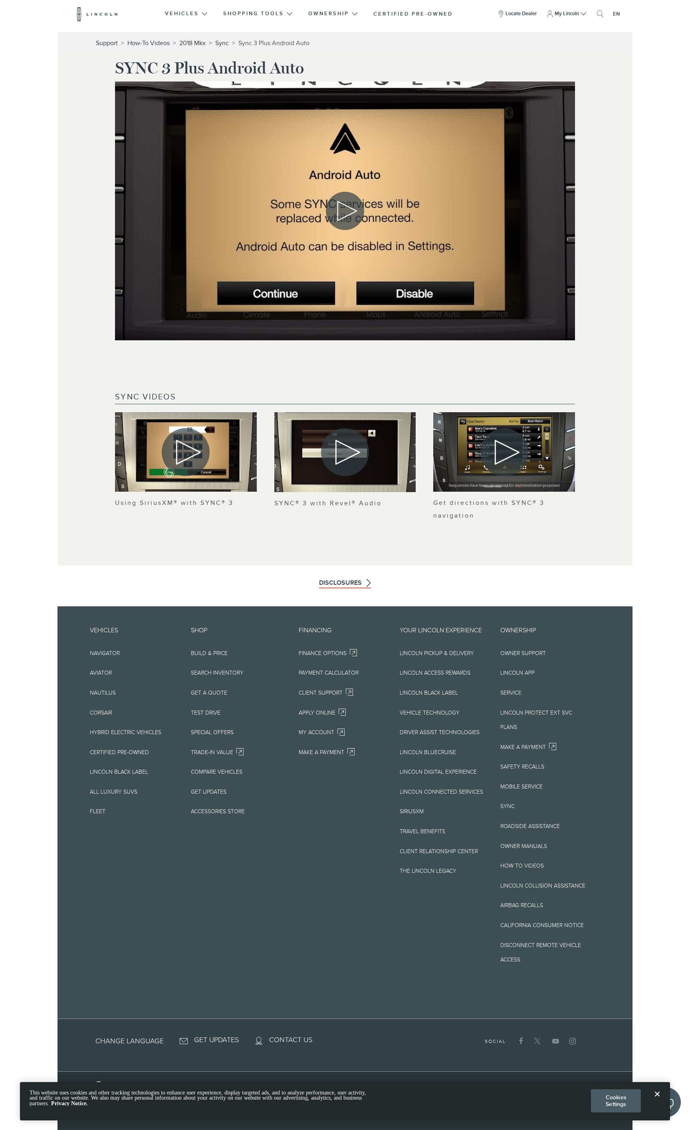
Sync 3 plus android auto (273, 43)
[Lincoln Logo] (97, 14)
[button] (187, 14)
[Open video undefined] (186, 452)
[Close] (657, 1100)
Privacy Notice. (69, 1103)
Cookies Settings (616, 1100)
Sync (222, 43)
